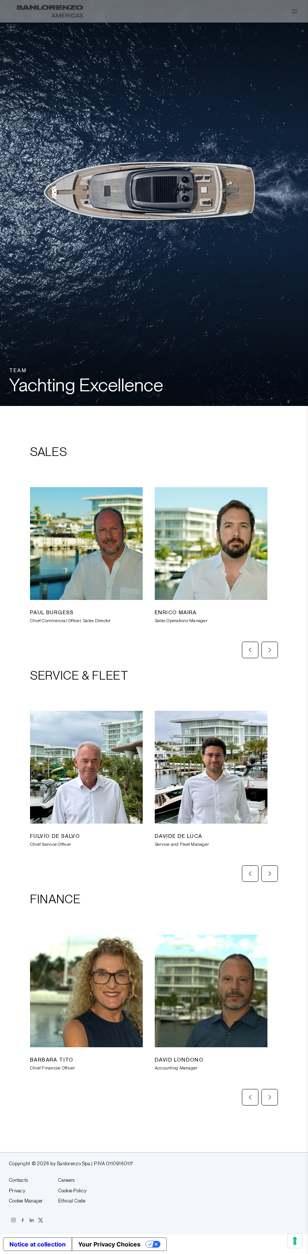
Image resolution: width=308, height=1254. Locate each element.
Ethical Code (71, 1201)
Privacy (17, 1191)
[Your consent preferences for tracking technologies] (295, 1241)
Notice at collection (37, 1244)
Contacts (18, 1180)
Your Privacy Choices (109, 1244)
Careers (66, 1180)
